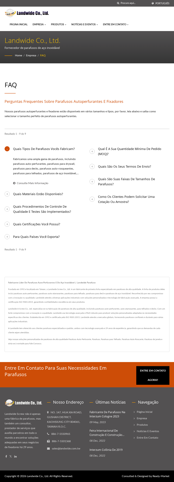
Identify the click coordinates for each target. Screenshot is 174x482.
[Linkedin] (15, 457)
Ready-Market (161, 476)
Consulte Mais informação (32, 183)
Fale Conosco (35, 344)
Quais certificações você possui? (36, 224)
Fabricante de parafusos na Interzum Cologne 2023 (107, 414)
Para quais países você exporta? (36, 237)
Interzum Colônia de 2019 (106, 450)
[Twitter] (10, 457)
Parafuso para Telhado (111, 339)
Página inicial (19, 24)
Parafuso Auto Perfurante (79, 339)
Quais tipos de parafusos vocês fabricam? (44, 149)
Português (162, 3)
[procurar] (118, 3)
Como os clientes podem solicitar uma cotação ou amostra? (126, 199)
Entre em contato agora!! (153, 375)
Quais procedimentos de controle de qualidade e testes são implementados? (42, 209)
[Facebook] (6, 457)
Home (18, 55)
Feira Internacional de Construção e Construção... (107, 433)
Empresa (38, 24)
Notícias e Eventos (83, 24)
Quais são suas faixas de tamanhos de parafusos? (126, 181)
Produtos (58, 24)
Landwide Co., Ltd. (38, 476)
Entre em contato (115, 24)
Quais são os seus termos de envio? (124, 166)
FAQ (43, 55)
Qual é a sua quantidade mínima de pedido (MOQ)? (129, 151)
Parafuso (96, 339)
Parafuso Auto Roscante (132, 339)
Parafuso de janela (152, 339)
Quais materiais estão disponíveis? (38, 194)
